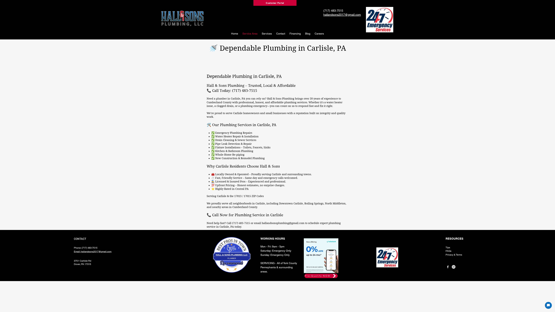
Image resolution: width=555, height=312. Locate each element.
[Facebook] (448, 267)
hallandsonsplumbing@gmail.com (283, 223)
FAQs (448, 251)
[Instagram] (453, 267)
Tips (448, 247)
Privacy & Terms (454, 254)
